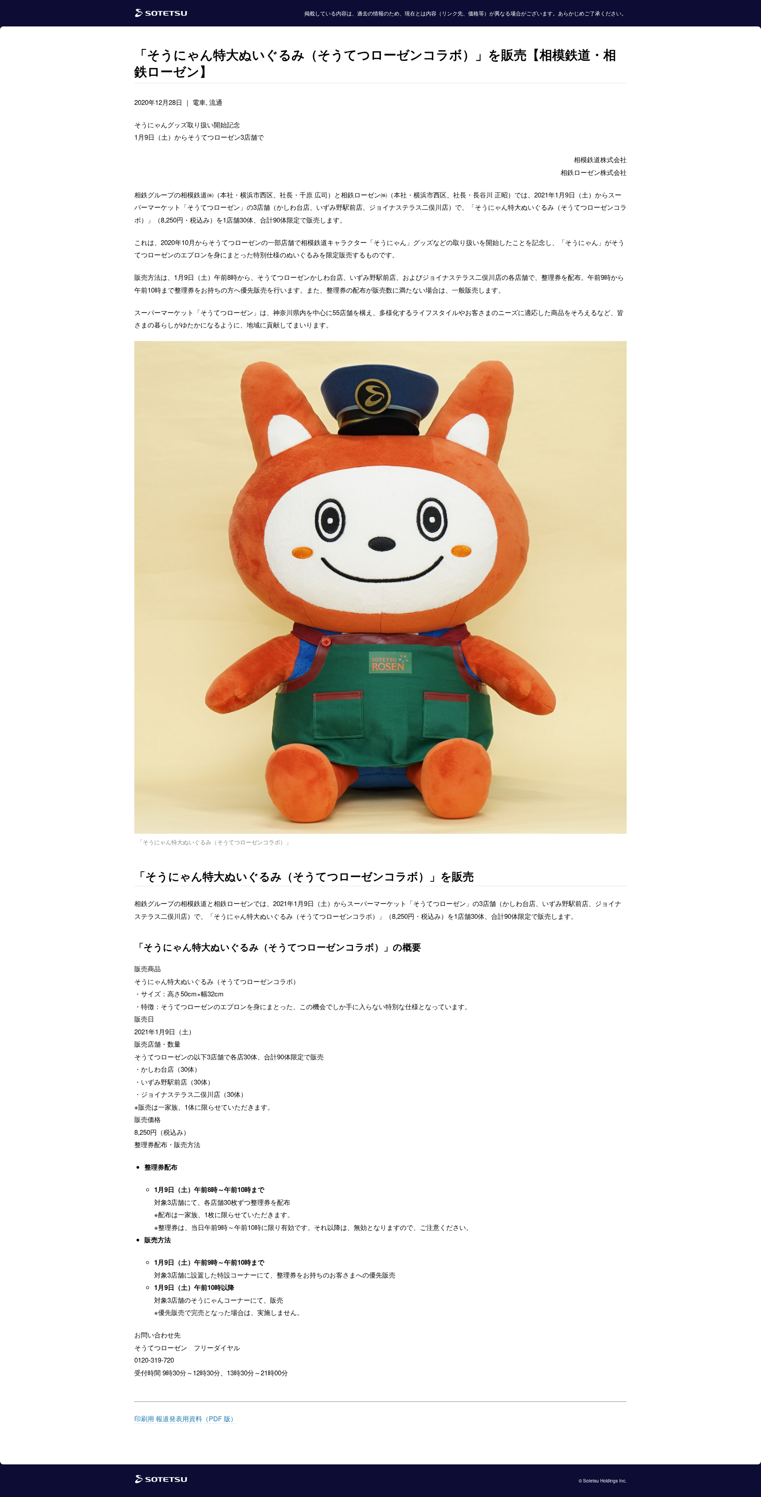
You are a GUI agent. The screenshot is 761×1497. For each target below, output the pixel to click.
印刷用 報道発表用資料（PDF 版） (185, 1418)
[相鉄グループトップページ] (161, 1481)
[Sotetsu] (161, 13)
